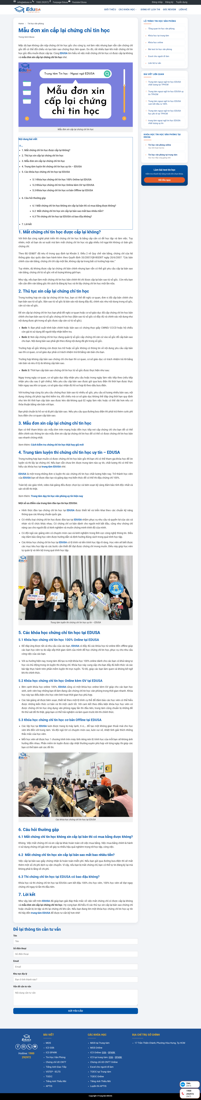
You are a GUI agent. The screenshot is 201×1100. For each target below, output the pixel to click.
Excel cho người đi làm (158, 56)
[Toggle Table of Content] (21, 146)
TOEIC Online (97, 1076)
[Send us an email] (23, 1046)
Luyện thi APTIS (98, 1086)
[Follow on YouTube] (34, 1046)
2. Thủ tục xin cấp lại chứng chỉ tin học (42, 155)
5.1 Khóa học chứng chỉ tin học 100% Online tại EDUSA (61, 179)
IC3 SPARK (51, 1052)
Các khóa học (127, 9)
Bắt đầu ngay (164, 180)
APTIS (49, 1086)
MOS (48, 1043)
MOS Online (96, 1047)
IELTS (57, 1071)
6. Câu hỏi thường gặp (34, 198)
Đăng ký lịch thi (150, 9)
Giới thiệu (110, 9)
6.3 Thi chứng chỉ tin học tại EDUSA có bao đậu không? (62, 216)
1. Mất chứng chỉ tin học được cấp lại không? (46, 150)
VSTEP (49, 1071)
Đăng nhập (157, 2)
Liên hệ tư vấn (154, 63)
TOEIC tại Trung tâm (100, 1071)
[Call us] (29, 1046)
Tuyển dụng (181, 2)
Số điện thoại (19, 948)
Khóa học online (155, 42)
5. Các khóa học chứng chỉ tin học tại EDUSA (46, 171)
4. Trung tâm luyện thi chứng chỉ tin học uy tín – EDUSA (52, 166)
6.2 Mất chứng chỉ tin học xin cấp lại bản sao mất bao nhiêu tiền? (68, 211)
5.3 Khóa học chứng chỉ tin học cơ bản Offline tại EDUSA (62, 190)
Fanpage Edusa (60, 2)
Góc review (169, 9)
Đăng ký (169, 2)
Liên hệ (183, 9)
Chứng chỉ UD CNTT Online (104, 1062)
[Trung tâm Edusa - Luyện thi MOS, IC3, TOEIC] (27, 9)
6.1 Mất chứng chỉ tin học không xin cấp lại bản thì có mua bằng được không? (74, 205)
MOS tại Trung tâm (100, 1043)
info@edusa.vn (24, 2)
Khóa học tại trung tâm (158, 36)
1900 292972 (42, 2)
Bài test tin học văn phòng (160, 49)
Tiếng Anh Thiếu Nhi (56, 1081)
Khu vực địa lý (20, 973)
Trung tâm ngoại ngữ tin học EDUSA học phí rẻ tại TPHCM (164, 112)
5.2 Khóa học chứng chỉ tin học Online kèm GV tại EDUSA (63, 185)
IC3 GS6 (50, 1047)
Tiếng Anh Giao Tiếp (56, 1066)
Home (21, 23)
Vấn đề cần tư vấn (22, 986)
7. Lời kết (27, 224)
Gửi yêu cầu (75, 1010)
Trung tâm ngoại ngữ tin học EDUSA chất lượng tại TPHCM (164, 83)
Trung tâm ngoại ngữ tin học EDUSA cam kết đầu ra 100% (164, 102)
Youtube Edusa (79, 2)
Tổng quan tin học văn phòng (161, 29)
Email (16, 961)
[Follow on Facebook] (18, 1046)
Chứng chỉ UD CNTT (56, 1062)
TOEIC (49, 1076)
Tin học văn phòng (36, 23)
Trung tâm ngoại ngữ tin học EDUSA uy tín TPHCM (165, 92)
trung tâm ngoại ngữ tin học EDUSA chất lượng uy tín (164, 122)
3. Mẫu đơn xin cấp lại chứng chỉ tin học (43, 161)
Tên (15, 935)
